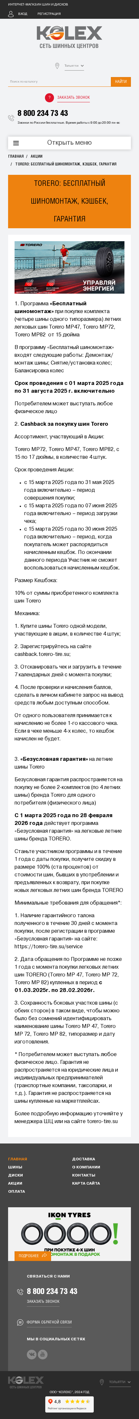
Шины (15, 1167)
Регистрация (49, 14)
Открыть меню (69, 143)
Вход (22, 14)
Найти (121, 82)
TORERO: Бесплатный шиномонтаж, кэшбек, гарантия (65, 164)
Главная (16, 156)
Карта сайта (86, 1183)
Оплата (16, 1191)
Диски (15, 1175)
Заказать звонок (73, 97)
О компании (86, 1167)
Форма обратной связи (49, 1322)
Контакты (83, 1175)
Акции (36, 156)
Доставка (83, 1159)
